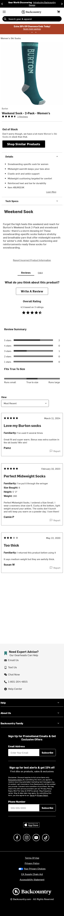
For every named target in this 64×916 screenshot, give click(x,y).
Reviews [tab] (26, 272)
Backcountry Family (12, 723)
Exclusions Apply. (15, 779)
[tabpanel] (32, 432)
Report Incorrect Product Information (32, 260)
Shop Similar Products (23, 144)
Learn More (51, 192)
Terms (32, 795)
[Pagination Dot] (28, 32)
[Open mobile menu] (4, 12)
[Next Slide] (62, 4)
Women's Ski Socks (11, 38)
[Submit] (5, 19)
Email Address (16, 746)
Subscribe (47, 752)
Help (3, 702)
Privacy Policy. (42, 795)
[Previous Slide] (2, 4)
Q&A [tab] (40, 272)
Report (56, 450)
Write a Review (32, 291)
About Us (6, 713)
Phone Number (16, 801)
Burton (5, 108)
